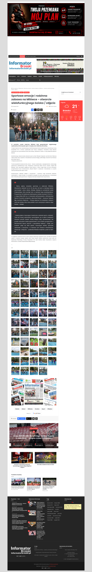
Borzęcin (57, 502)
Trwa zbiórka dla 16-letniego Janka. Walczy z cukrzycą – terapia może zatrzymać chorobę (43, 56)
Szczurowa (50, 517)
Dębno (56, 505)
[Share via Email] (38, 110)
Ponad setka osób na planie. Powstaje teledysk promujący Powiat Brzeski (34, 437)
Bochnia (50, 502)
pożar (60, 513)
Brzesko (50, 505)
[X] (35, 110)
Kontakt (40, 76)
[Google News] (37, 413)
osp (57, 509)
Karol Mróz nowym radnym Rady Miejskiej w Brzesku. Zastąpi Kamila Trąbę (41, 525)
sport (43, 409)
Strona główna (12, 76)
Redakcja (30, 76)
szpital (57, 517)
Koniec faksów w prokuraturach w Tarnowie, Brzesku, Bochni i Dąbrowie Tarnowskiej (41, 505)
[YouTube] (20, 556)
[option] (33, 435)
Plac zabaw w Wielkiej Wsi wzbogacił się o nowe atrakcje (48, 488)
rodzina (37, 409)
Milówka (30, 409)
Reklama (35, 76)
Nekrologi (57, 76)
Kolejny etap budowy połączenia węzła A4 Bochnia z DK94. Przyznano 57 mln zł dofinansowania (41, 515)
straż (49, 515)
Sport (21, 92)
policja (49, 511)
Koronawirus (59, 507)
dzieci (23, 409)
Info (18, 76)
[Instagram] (21, 556)
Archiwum (23, 76)
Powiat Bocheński (51, 513)
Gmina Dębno (50, 507)
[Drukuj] (41, 110)
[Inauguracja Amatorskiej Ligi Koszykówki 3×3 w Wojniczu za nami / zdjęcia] (34, 482)
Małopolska (50, 509)
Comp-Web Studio (52, 566)
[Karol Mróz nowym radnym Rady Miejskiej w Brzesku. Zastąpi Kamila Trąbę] (32, 524)
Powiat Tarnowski (15, 92)
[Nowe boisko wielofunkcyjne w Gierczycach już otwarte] (18, 482)
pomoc (56, 511)
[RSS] (24, 556)
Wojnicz (50, 409)
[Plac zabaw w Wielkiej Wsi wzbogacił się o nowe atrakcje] (49, 482)
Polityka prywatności (48, 76)
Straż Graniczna (57, 515)
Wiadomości (21, 88)
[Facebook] (32, 110)
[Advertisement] (46, 45)
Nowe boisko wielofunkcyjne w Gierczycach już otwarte (17, 487)
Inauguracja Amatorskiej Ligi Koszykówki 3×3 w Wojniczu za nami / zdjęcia (33, 488)
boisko (17, 409)
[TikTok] (23, 556)
